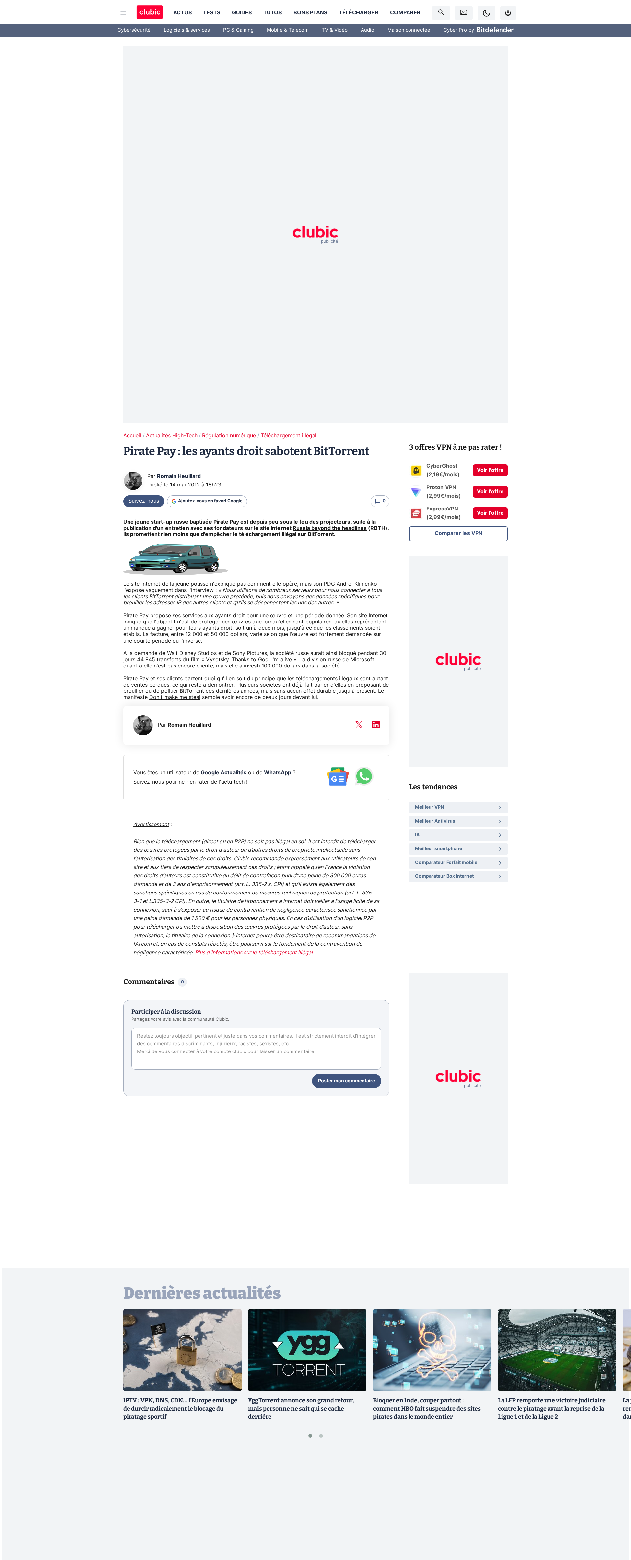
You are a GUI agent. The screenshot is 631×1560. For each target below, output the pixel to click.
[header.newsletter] (464, 13)
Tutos (272, 12)
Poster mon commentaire (346, 1081)
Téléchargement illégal (288, 435)
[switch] (486, 13)
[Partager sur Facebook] (614, 1503)
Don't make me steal (174, 697)
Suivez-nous (144, 501)
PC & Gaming (238, 30)
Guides (242, 12)
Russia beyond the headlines (330, 528)
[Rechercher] (441, 13)
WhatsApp (277, 772)
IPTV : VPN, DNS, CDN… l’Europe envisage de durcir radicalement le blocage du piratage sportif (180, 1408)
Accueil (132, 435)
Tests (211, 12)
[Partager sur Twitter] (614, 1525)
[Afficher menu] (123, 13)
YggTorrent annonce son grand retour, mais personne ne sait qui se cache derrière (301, 1408)
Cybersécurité (134, 30)
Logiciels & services (187, 30)
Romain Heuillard (179, 476)
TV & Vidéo (335, 30)
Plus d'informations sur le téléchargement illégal (254, 952)
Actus (182, 12)
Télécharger (358, 12)
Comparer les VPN (458, 533)
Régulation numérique (229, 435)
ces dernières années (232, 691)
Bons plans (310, 12)
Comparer (405, 12)
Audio (367, 30)
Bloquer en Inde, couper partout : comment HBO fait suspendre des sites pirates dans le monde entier (427, 1408)
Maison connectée (408, 30)
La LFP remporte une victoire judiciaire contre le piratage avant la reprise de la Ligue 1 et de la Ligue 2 (552, 1408)
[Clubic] (149, 13)
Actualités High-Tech (172, 435)
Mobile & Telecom (288, 30)
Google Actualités (223, 772)
